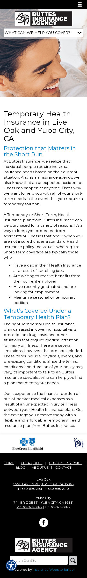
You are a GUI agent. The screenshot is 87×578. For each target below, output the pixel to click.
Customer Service (65, 463)
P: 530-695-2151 (30, 489)
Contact (63, 467)
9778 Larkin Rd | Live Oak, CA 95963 (44, 484)
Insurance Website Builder (54, 569)
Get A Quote (32, 463)
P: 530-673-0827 (30, 507)
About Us (40, 467)
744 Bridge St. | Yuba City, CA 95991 (44, 502)
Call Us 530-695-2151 (27, 4)
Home (9, 463)
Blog (20, 467)
